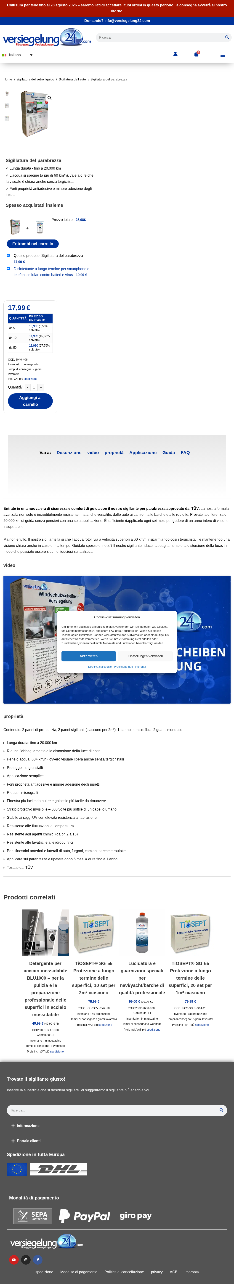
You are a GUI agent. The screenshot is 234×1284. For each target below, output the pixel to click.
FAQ (185, 452)
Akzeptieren (89, 656)
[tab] (69, 453)
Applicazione (143, 452)
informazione (28, 1126)
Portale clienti (28, 1141)
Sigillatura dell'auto (72, 79)
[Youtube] (14, 1260)
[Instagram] (26, 1260)
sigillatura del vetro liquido (35, 79)
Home (7, 79)
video (93, 452)
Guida (168, 452)
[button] (17, 55)
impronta (140, 666)
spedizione (30, 378)
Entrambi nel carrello (32, 244)
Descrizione (69, 452)
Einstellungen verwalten (145, 656)
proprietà (114, 452)
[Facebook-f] (38, 1260)
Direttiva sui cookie (100, 666)
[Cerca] (227, 37)
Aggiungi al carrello (30, 401)
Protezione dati (123, 666)
